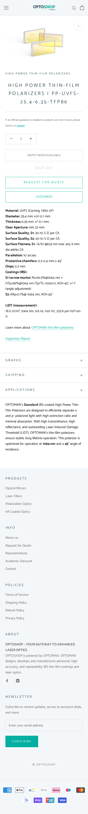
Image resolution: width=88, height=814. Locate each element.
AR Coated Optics (17, 512)
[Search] (74, 8)
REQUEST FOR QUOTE (44, 182)
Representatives (16, 553)
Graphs (13, 360)
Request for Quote (18, 545)
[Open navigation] (6, 7)
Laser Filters (13, 496)
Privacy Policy (14, 618)
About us (11, 537)
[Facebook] (7, 681)
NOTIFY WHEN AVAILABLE (44, 155)
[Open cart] (82, 7)
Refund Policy (14, 610)
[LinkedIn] (17, 681)
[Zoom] (78, 26)
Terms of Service (16, 595)
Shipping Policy (16, 602)
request (20, 125)
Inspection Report (17, 338)
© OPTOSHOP (44, 764)
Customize (44, 196)
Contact (10, 569)
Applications (20, 390)
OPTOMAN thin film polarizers (52, 327)
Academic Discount (18, 561)
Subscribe (22, 741)
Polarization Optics (18, 504)
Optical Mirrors (15, 488)
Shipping (15, 375)
